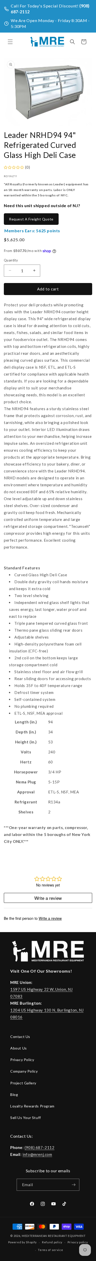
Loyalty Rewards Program (32, 1106)
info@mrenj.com (37, 1154)
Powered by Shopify (22, 1242)
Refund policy (52, 1242)
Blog (14, 1094)
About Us (18, 1048)
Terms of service (50, 1250)
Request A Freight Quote (31, 219)
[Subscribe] (73, 1185)
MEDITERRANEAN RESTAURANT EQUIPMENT (54, 1235)
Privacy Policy (22, 1059)
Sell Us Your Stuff (25, 1117)
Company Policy (24, 1071)
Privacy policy (78, 1242)
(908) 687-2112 (39, 1147)
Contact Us (20, 1036)
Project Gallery (23, 1083)
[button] (10, 41)
